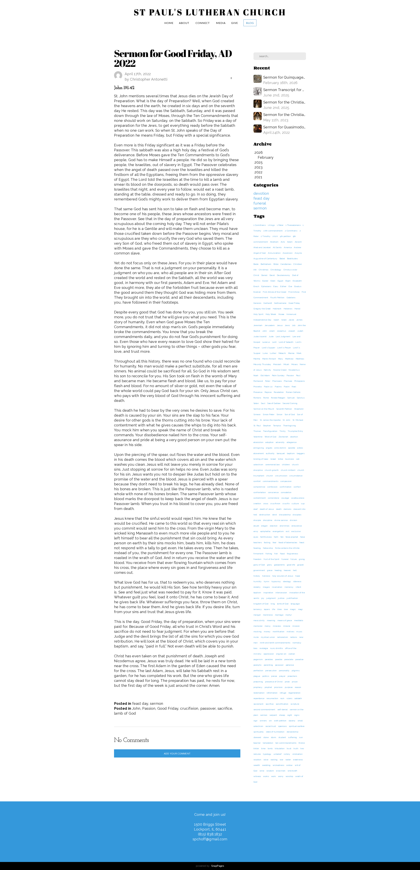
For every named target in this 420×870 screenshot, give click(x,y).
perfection (258, 670)
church (269, 476)
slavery (292, 721)
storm (273, 737)
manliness (268, 615)
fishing (269, 553)
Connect (203, 22)
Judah (300, 331)
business (289, 459)
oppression (269, 654)
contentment (259, 498)
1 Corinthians (259, 225)
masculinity (259, 620)
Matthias (300, 359)
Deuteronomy (283, 275)
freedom (257, 559)
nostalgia (264, 648)
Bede (256, 264)
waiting (274, 759)
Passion (148, 708)
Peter (267, 381)
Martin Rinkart (269, 359)
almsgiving (258, 448)
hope (297, 576)
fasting (267, 542)
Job (293, 325)
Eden (273, 281)
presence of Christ (274, 682)
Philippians (299, 381)
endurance (297, 526)
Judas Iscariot (260, 336)
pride (287, 682)
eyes (255, 537)
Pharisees (277, 381)
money (267, 631)
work (273, 776)
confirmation (286, 487)
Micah (286, 364)
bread (273, 459)
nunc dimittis (276, 648)
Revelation (279, 392)
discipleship (285, 515)
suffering (292, 737)
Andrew (297, 247)
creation (257, 503)
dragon (264, 526)
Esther (283, 286)
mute (256, 637)
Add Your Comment (177, 753)
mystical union (268, 637)
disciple (257, 520)
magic (293, 609)
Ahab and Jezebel (262, 247)
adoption (269, 442)
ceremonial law (272, 464)
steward (257, 737)
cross (265, 503)
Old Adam (265, 375)
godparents (279, 565)
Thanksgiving (289, 425)
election (273, 526)
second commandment (264, 709)
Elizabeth (297, 281)
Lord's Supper (268, 347)
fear (274, 542)
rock (282, 698)
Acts (283, 242)
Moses (294, 364)
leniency (257, 609)
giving (302, 559)
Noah (255, 375)
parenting (268, 665)
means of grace (284, 620)
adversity (280, 442)
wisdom (270, 771)
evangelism (278, 531)
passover (208, 708)
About (184, 22)
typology (267, 754)
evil (287, 531)
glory (269, 565)
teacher (257, 743)
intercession (281, 592)
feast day (140, 703)
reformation (272, 693)
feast (301, 542)
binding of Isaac (260, 459)
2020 (275, 236)
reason (298, 687)
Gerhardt (267, 303)
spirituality (258, 732)
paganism (258, 659)
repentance (258, 698)
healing (278, 570)
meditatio (298, 620)
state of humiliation (275, 732)
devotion (261, 193)
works (266, 776)
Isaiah (276, 320)
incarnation (277, 587)
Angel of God (259, 253)
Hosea (281, 314)
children (286, 464)
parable (278, 659)
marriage (279, 615)
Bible (275, 264)
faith (276, 537)
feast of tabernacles (288, 542)
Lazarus (266, 342)
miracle (286, 626)
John (136, 708)
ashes (300, 448)
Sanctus (300, 398)
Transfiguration (270, 431)
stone (266, 737)
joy (262, 598)
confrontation (259, 492)
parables (269, 659)
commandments (270, 481)
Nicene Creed (279, 370)
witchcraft (292, 771)
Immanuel (291, 314)
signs (296, 715)
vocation (257, 759)
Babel (282, 258)
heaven (287, 570)
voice (265, 759)
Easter (265, 281)
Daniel (264, 275)
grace (269, 570)
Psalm (287, 386)
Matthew (289, 359)
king (273, 604)
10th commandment (273, 231)
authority (270, 453)
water (288, 759)
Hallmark (277, 309)
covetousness (297, 498)
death (279, 509)
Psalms (278, 386)
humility (257, 581)
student (282, 737)
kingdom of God (261, 604)
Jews (287, 325)
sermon (156, 703)
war (281, 759)
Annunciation (274, 253)
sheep (282, 715)
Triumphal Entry (295, 431)
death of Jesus (267, 509)
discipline (267, 520)
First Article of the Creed (274, 292)
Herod (297, 309)
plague (256, 676)
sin (270, 721)
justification (292, 598)
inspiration (268, 592)
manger (257, 615)
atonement (258, 453)
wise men (280, 771)
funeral (259, 203)
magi (300, 609)
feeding (257, 548)
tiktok (256, 748)
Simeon (257, 414)
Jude (271, 336)
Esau (275, 286)
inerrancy (289, 587)
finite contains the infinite (287, 548)
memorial (257, 626)
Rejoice (268, 392)
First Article (293, 292)
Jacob (291, 320)
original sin (281, 654)
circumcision (281, 476)
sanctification (282, 704)
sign (255, 721)
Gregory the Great (262, 309)
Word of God (270, 437)
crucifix (286, 503)
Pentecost (258, 381)
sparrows (282, 726)
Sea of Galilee (273, 403)
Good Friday (167, 708)
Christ (256, 275)
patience (290, 665)
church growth (272, 470)
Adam (290, 242)
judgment (271, 598)
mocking (257, 631)
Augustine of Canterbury (265, 258)
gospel (300, 565)
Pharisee (288, 381)
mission (296, 626)
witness (257, 776)
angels (269, 448)
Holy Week (271, 314)
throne (302, 743)
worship (289, 776)
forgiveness (292, 553)
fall (282, 537)
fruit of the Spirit (271, 559)
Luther (273, 353)
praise (274, 676)
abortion (294, 437)
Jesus (280, 325)
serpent (273, 715)
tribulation (279, 748)
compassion (286, 481)
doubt (256, 526)
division (293, 520)
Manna (291, 353)
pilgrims (295, 670)
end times (284, 526)
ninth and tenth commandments (275, 643)
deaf (255, 509)
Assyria (298, 253)
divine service (281, 520)
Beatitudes (292, 258)
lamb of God (125, 713)
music (299, 631)
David (272, 275)
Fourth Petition (277, 297)
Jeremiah (257, 325)
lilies (279, 609)
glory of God (259, 565)
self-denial (282, 709)
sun (301, 737)
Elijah (288, 281)
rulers (289, 698)
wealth (256, 765)
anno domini (280, 448)
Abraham (274, 242)
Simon (280, 414)
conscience (273, 492)
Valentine (257, 437)
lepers (267, 609)
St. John (286, 420)
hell (295, 570)
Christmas (263, 270)
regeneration (294, 693)
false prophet (292, 537)
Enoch (256, 286)
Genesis (257, 303)
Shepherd (298, 409)
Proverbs (257, 386)
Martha (256, 359)
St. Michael (298, 420)
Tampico (277, 425)
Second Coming (290, 403)
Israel (283, 320)
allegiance (291, 442)
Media (221, 22)
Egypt (280, 281)
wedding (266, 765)
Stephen (267, 425)
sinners (263, 721)
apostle (291, 448)
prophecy (257, 687)
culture (295, 503)
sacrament (258, 704)
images (266, 587)
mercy (268, 626)
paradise (299, 659)
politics (265, 676)
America (288, 247)
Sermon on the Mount (263, 409)
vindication (297, 754)
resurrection (272, 698)
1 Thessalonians (293, 225)
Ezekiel (257, 292)
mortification (278, 631)
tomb (270, 748)
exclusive (296, 531)
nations (293, 637)
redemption (258, 693)
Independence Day (262, 320)
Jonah (272, 331)
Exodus (297, 286)
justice (281, 598)
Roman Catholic (293, 392)
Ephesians (266, 286)
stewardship (292, 732)
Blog (250, 22)
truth (296, 748)
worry (281, 776)
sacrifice (225, 708)
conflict (297, 487)
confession (272, 487)
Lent (274, 342)
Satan (256, 403)
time (263, 748)
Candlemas (286, 264)
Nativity (267, 370)
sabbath (298, 698)
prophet (268, 687)
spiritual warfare (296, 726)
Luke (265, 353)
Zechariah (283, 437)
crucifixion (189, 708)
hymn (266, 581)
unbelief (277, 754)
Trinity (283, 431)
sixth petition (280, 721)
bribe (280, 459)
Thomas (257, 431)
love (286, 609)
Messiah (277, 364)
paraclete (288, 659)
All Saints (277, 247)
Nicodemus (294, 370)
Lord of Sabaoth (286, 342)
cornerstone (273, 498)
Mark (299, 353)
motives (290, 631)
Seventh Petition (284, 409)
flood (282, 553)
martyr (288, 615)
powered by (210, 866)
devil (274, 515)
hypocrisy (276, 581)
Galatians (291, 297)
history (256, 576)
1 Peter (280, 225)
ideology (287, 581)
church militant (288, 470)
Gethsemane (280, 303)
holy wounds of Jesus (282, 576)
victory (287, 754)
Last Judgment (283, 336)
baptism (291, 453)
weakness (298, 759)
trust (289, 748)
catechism (258, 464)
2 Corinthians (291, 231)
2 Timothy (265, 236)
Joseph (291, 331)
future (294, 559)
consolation (286, 492)
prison (295, 682)
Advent (298, 242)
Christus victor (290, 270)
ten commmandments (285, 743)
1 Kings (271, 225)
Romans (257, 398)
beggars (300, 453)
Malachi (282, 353)
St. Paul (257, 425)
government (259, 570)
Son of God (290, 414)
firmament (258, 553)
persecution (271, 670)
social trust (270, 726)
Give (234, 22)
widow (289, 765)
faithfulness (266, 537)
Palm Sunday (278, 375)
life (273, 609)
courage (285, 498)
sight (289, 715)
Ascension (288, 253)
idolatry (257, 587)
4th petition (285, 236)
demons (287, 509)
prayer (282, 676)
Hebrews (288, 309)
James (299, 320)
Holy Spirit (258, 314)
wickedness (278, 765)
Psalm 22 (268, 386)
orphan (292, 654)
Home (168, 22)
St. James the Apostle (270, 420)
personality (284, 670)
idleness (297, 581)
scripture (295, 704)
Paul (298, 375)
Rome (266, 398)
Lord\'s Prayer (284, 347)
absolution (258, 442)
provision (278, 687)
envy (255, 531)
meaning (271, 620)
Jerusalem (270, 325)
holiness (266, 576)
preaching (258, 682)
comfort (257, 481)
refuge (283, 693)
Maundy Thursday (262, 364)
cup (303, 503)
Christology (276, 270)
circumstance (295, 476)
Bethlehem (266, 264)
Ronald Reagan (278, 398)
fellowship (268, 548)
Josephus (281, 331)
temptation (268, 743)
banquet (281, 453)
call (297, 459)
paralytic (257, 665)
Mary (280, 359)
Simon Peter (268, 414)
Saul (263, 403)
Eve (290, 286)
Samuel (290, 398)
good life (291, 565)
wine (262, 771)
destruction (264, 515)
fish (276, 553)
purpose (289, 687)
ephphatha (265, 531)
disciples (297, 515)
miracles (277, 626)
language (295, 604)
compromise (259, 487)
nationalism (282, 637)
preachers (292, 676)
